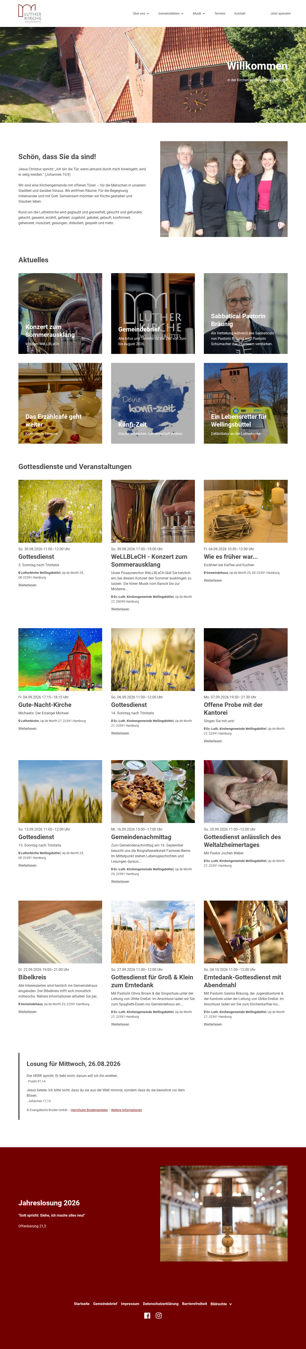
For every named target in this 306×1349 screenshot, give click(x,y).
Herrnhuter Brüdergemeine (89, 1110)
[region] (153, 358)
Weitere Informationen (126, 1110)
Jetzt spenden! (280, 13)
